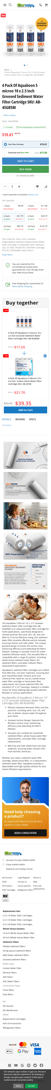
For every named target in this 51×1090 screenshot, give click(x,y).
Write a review (9, 115)
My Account (7, 877)
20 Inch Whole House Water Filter (18, 937)
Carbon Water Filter (12, 968)
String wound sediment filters (17, 950)
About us (37, 877)
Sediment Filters (11, 942)
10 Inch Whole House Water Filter (18, 933)
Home (6, 70)
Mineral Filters (10, 972)
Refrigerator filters (25, 890)
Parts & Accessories (12, 1023)
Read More (7, 254)
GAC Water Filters (11, 981)
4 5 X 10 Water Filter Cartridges (17, 920)
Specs (32, 419)
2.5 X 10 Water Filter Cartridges (17, 915)
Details (6, 419)
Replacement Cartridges (14, 1019)
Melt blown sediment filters (16, 955)
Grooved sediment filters (14, 959)
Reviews (20, 419)
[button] (24, 65)
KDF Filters (8, 977)
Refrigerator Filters (12, 1027)
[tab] (6, 421)
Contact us (22, 881)
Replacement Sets (11, 911)
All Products (7, 886)
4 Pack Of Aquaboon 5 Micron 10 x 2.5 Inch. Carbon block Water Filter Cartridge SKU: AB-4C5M (25, 381)
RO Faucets (8, 1006)
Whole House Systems (14, 928)
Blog (35, 881)
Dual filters (8, 994)
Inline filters (8, 990)
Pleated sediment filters (14, 946)
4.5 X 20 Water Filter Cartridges (17, 924)
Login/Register (24, 877)
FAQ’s (4, 881)
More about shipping (22, 286)
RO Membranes (10, 1010)
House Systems (24, 886)
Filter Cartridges (8, 890)
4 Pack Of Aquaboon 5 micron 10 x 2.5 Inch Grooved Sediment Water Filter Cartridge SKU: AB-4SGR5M (24, 335)
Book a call (33, 194)
